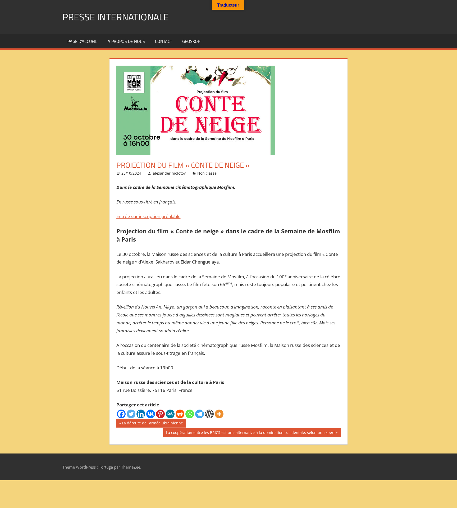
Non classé (207, 173)
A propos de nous (126, 41)
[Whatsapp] (189, 414)
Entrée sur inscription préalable (148, 216)
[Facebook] (121, 414)
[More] (219, 414)
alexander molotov (169, 173)
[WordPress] (209, 414)
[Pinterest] (160, 414)
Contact (163, 41)
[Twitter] (131, 414)
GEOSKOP (191, 41)
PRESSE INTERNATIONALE (115, 17)
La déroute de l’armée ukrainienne (152, 424)
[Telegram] (199, 414)
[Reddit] (180, 414)
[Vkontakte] (150, 414)
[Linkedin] (140, 414)
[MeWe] (170, 414)
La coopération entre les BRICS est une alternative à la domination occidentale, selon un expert (250, 433)
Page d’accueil (82, 41)
